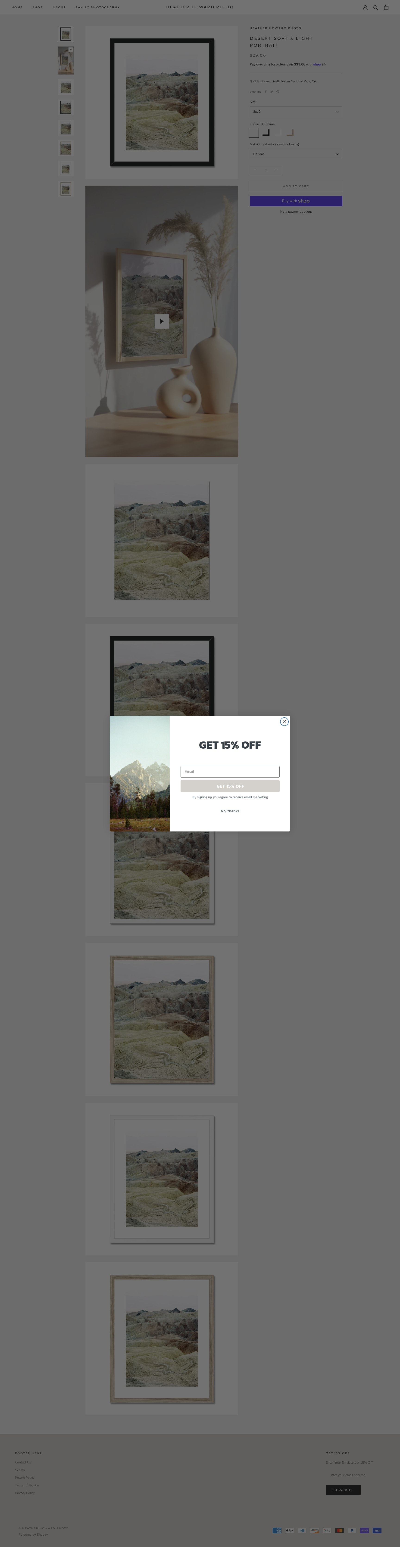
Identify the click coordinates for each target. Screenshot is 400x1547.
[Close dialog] (284, 722)
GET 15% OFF (230, 786)
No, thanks (230, 811)
